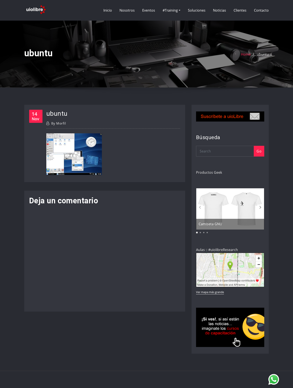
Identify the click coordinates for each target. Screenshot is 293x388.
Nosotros (127, 10)
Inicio (107, 10)
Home (246, 54)
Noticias (219, 10)
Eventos (148, 10)
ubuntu (263, 54)
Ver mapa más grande (210, 292)
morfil (58, 123)
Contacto (261, 10)
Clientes (240, 10)
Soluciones (196, 10)
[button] (260, 207)
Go (259, 151)
